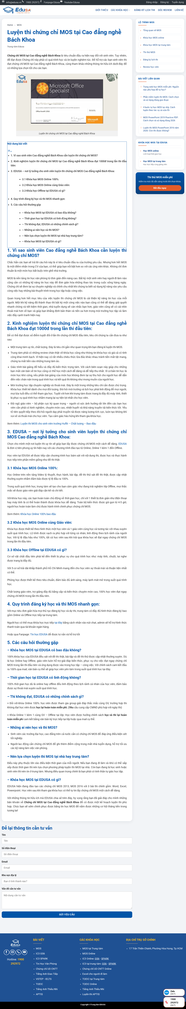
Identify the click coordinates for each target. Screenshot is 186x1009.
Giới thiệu (101, 10)
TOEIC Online (89, 984)
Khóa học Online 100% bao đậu (38, 514)
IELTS (48, 978)
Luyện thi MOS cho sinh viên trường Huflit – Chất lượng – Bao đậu (58, 423)
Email (5, 861)
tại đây (58, 622)
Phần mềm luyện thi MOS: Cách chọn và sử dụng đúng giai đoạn (161, 98)
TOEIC (39, 984)
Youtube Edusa (72, 2)
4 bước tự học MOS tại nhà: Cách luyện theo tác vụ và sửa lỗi (159, 108)
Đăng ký (164, 2)
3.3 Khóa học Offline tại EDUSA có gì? (43, 190)
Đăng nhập (152, 2)
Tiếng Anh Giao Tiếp (47, 973)
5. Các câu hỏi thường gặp (26, 204)
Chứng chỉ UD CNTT (47, 968)
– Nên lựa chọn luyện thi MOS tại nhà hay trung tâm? (52, 235)
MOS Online (88, 953)
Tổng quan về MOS (152, 30)
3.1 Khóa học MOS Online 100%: (40, 179)
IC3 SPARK (42, 958)
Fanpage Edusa (52, 2)
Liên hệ (179, 10)
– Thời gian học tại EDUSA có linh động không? (49, 218)
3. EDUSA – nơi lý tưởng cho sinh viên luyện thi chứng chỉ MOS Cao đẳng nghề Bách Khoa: (63, 171)
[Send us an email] (12, 952)
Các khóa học (119, 10)
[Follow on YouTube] (24, 952)
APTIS (39, 994)
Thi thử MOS (149, 52)
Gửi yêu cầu (67, 914)
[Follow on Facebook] (6, 952)
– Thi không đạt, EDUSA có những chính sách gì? (50, 224)
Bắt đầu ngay (159, 188)
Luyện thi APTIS (91, 994)
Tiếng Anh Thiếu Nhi (47, 989)
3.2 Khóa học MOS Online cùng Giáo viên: (46, 185)
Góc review (165, 10)
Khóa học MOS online (153, 38)
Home (10, 25)
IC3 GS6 (40, 953)
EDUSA (122, 443)
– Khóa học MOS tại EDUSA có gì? (41, 241)
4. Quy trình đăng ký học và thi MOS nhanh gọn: (38, 198)
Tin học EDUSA (39, 634)
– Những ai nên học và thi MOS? (40, 229)
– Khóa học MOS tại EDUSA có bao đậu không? (49, 212)
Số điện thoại (9, 848)
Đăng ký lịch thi (144, 10)
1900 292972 (33, 2)
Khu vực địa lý (9, 875)
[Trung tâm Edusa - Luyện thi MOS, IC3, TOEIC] (16, 10)
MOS (19, 25)
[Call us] (18, 952)
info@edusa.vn (14, 2)
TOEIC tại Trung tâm (93, 978)
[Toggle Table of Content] (9, 151)
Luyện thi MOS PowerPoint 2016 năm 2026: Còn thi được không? (161, 129)
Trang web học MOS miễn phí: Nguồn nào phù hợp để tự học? (161, 88)
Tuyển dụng (178, 2)
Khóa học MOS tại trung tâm (156, 45)
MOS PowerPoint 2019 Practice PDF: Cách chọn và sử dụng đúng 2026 (160, 119)
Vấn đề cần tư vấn (11, 888)
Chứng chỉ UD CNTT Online (96, 968)
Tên (4, 834)
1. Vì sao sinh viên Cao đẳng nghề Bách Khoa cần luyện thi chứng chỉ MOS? (54, 155)
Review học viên (151, 67)
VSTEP (39, 978)
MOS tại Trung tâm (92, 948)
